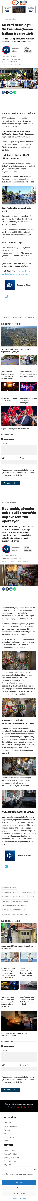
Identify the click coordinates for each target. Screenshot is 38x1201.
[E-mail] (6, 297)
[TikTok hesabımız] (21, 1107)
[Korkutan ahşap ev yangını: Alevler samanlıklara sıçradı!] (19, 1021)
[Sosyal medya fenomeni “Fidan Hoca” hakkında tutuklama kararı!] (28, 959)
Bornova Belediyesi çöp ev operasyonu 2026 (18, 892)
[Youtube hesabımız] (18, 1107)
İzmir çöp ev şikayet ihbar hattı (14, 910)
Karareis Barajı (17, 317)
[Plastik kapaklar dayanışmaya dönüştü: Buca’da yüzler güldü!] (28, 362)
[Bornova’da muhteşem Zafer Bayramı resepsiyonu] (28, 389)
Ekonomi (7, 1134)
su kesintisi (30, 317)
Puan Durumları (10, 1161)
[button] (35, 1169)
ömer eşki (6, 914)
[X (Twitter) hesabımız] (11, 1107)
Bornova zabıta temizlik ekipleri (14, 896)
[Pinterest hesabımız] (25, 1107)
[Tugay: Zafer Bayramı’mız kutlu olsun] (19, 416)
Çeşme (5, 317)
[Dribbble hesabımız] (28, 1107)
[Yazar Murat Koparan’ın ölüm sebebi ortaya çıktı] (19, 933)
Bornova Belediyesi (9, 888)
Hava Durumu (9, 1150)
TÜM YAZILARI (27, 50)
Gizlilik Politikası (17, 1198)
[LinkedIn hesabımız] (31, 1107)
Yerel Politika (9, 1137)
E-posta (24, 458)
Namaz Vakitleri (10, 1154)
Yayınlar (7, 1165)
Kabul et (19, 1182)
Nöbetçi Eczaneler (11, 1158)
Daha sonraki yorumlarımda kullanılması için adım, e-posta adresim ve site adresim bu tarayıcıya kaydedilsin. (19, 472)
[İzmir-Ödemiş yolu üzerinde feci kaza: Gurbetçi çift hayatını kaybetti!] (28, 988)
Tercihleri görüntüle (19, 1193)
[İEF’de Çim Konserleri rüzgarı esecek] (10, 389)
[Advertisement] (19, 103)
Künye (24, 1198)
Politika (7, 1130)
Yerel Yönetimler (16, 64)
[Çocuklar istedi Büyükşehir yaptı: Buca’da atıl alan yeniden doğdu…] (10, 362)
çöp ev (32, 896)
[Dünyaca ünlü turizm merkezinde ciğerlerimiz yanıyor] (19, 336)
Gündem (13, 561)
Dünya (6, 1141)
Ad (3, 458)
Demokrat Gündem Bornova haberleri (16, 901)
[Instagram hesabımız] (14, 1107)
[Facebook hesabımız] (8, 1107)
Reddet (19, 1188)
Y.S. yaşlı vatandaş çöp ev (23, 914)
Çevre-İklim (5, 64)
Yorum (5, 443)
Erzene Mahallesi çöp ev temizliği (14, 905)
